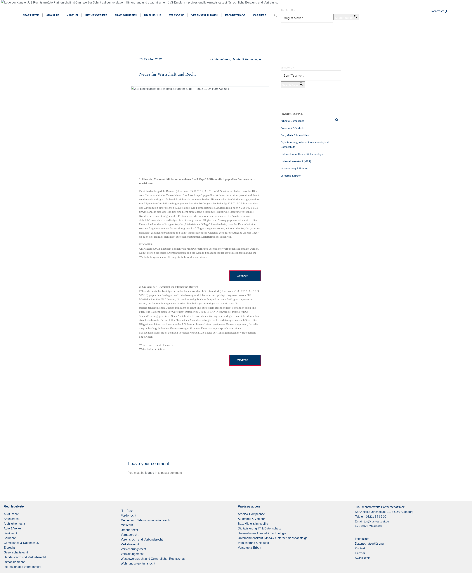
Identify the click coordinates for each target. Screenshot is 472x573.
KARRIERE (259, 15)
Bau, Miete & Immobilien (295, 135)
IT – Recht (127, 510)
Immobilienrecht (14, 562)
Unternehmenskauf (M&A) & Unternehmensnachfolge (273, 538)
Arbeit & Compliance (292, 120)
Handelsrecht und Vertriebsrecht (25, 557)
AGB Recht (11, 514)
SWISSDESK (176, 15)
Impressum (362, 538)
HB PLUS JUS (152, 15)
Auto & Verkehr (13, 528)
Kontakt (360, 548)
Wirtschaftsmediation (151, 349)
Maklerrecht (128, 515)
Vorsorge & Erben (291, 175)
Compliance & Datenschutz (21, 542)
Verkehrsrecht (130, 544)
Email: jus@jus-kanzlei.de (372, 521)
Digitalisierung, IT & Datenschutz (259, 528)
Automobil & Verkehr (292, 128)
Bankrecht (10, 533)
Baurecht (9, 538)
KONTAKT (438, 11)
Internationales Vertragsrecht (22, 566)
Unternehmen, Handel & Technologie (236, 59)
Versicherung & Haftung (294, 168)
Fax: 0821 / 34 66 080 (369, 526)
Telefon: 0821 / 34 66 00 (370, 516)
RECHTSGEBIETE (96, 15)
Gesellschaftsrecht (16, 552)
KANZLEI (72, 15)
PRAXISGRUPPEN (126, 15)
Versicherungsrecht (133, 549)
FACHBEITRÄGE (235, 15)
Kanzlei (360, 553)
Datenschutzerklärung (369, 543)
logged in (151, 472)
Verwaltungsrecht (132, 553)
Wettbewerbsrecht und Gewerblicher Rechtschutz (153, 558)
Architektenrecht (14, 523)
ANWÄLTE (52, 15)
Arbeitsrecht (11, 518)
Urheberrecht (129, 529)
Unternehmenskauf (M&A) (296, 161)
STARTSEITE (31, 15)
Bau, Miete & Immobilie (253, 523)
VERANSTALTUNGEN (204, 15)
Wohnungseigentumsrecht (138, 563)
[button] (275, 15)
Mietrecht (127, 525)
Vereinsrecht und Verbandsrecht (142, 539)
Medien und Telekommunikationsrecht (145, 520)
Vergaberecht (129, 534)
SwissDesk (362, 558)
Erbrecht (9, 547)
